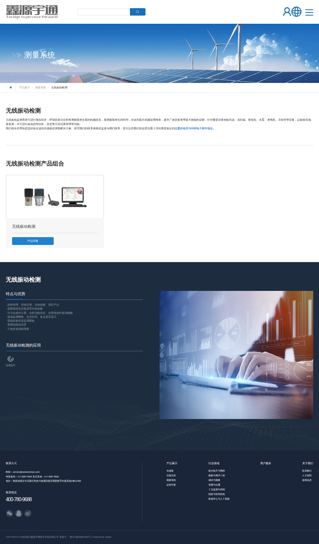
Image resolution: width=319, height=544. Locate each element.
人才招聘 (307, 475)
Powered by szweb (102, 537)
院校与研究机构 (217, 494)
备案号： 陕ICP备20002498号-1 (76, 537)
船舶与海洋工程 (217, 475)
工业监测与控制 (217, 489)
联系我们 (307, 471)
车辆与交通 (214, 485)
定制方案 (171, 485)
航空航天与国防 (217, 471)
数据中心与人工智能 (219, 499)
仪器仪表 (171, 475)
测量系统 (40, 87)
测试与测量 (214, 480)
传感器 (170, 471)
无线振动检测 (59, 87)
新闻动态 (307, 480)
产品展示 (24, 87)
